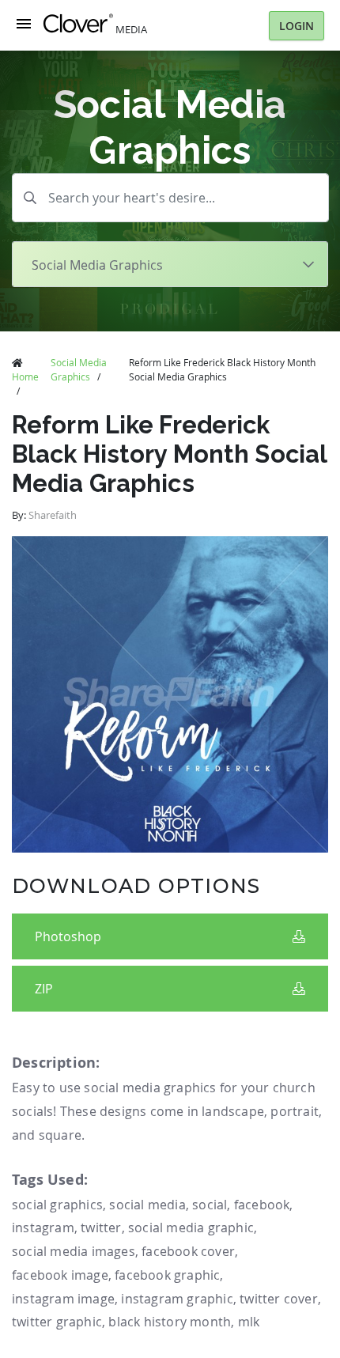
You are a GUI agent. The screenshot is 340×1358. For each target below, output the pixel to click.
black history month (169, 1321)
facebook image (60, 1275)
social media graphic (191, 1227)
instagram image (63, 1298)
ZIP (44, 988)
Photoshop (68, 936)
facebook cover (188, 1251)
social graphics (57, 1204)
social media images (73, 1251)
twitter (101, 1227)
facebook (262, 1204)
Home (25, 376)
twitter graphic (57, 1321)
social (209, 1204)
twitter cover (279, 1298)
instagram (43, 1227)
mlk (249, 1321)
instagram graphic (176, 1298)
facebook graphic (167, 1275)
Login (296, 25)
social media (147, 1204)
